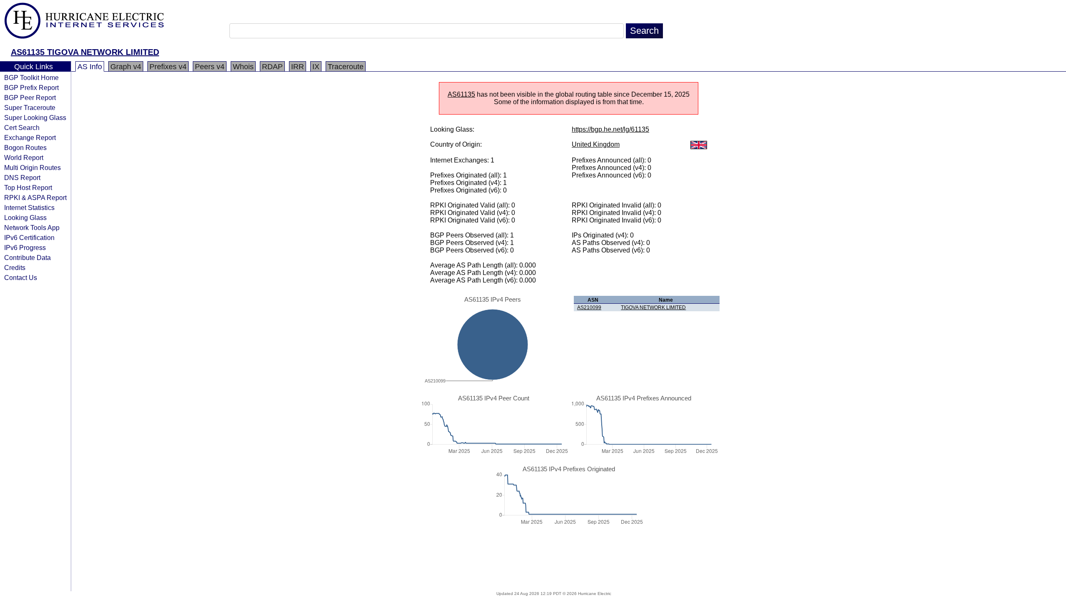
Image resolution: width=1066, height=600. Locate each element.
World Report (23, 157)
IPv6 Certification (29, 237)
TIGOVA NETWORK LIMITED (653, 307)
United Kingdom (596, 144)
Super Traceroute (29, 107)
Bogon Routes (25, 147)
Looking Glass (25, 217)
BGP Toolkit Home (31, 77)
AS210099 (589, 307)
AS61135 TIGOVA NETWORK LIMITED (85, 52)
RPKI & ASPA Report (35, 197)
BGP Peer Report (30, 97)
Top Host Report (28, 187)
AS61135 (461, 94)
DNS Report (22, 177)
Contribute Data (27, 257)
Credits (14, 267)
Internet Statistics (29, 207)
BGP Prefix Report (31, 87)
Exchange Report (30, 137)
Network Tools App (32, 227)
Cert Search (22, 127)
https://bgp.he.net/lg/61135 (610, 129)
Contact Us (20, 277)
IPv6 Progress (25, 247)
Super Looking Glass (35, 117)
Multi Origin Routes (32, 167)
